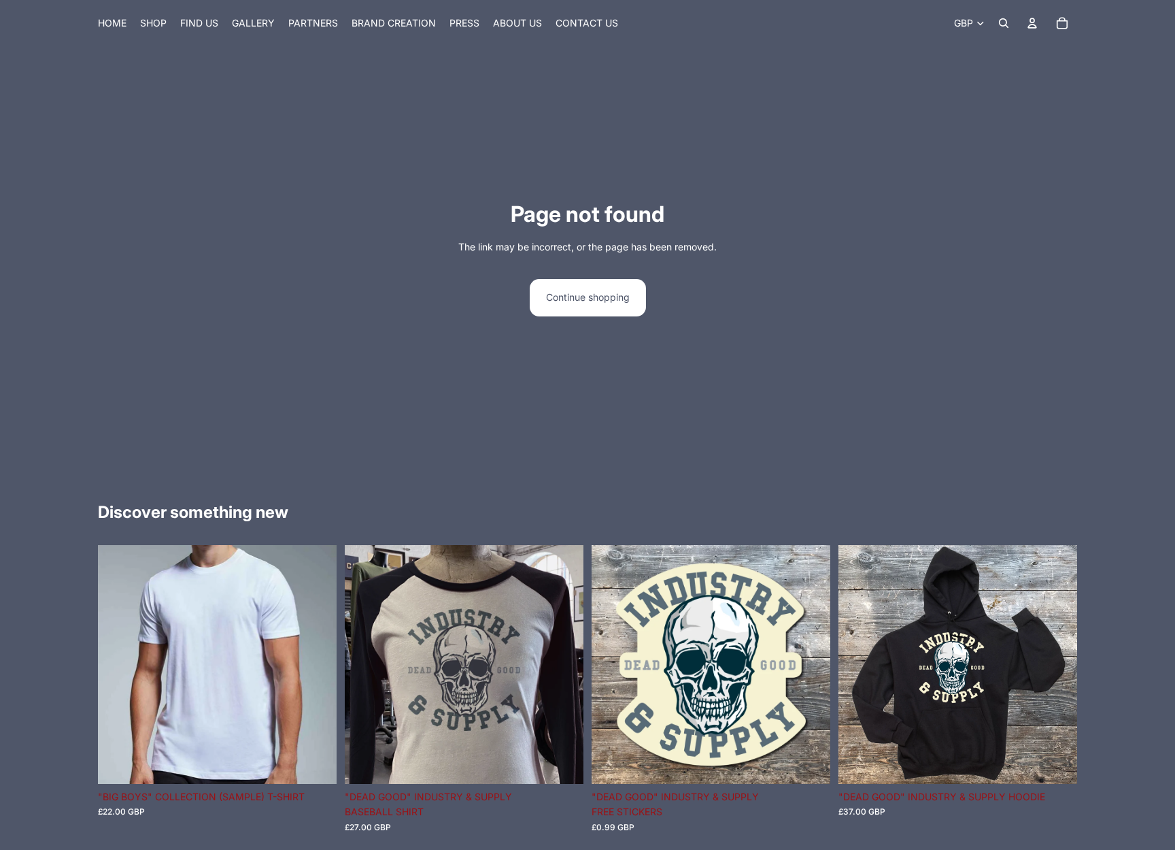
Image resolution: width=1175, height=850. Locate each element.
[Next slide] (563, 664)
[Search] (1004, 23)
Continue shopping (588, 297)
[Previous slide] (365, 664)
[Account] (1032, 23)
